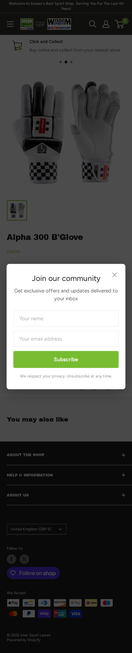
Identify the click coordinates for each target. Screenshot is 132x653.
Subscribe (66, 359)
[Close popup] (114, 275)
